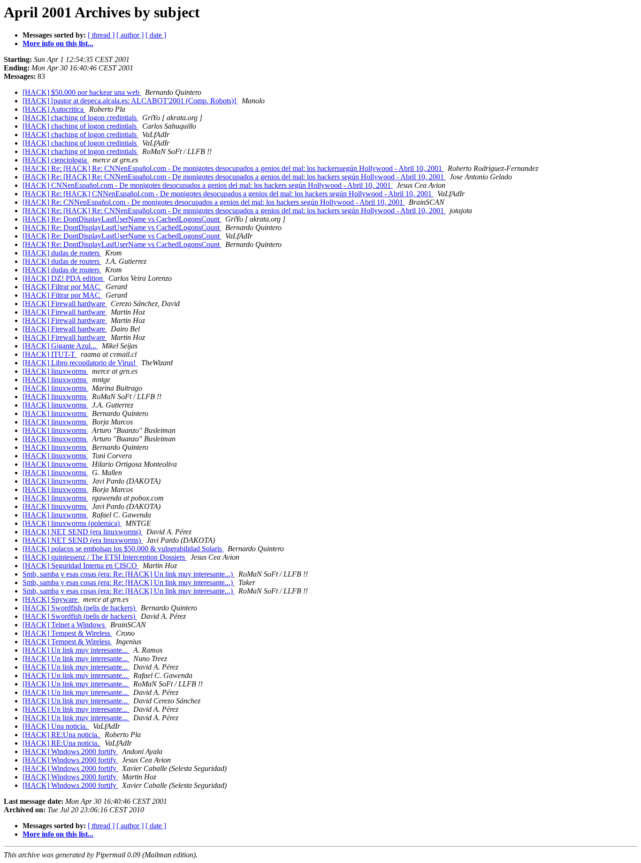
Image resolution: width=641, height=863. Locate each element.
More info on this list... (58, 43)
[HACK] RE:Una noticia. (62, 735)
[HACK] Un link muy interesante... (76, 650)
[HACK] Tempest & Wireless (67, 633)
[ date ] (155, 35)
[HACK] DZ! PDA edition (64, 278)
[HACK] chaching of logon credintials (80, 118)
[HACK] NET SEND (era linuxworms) (83, 532)
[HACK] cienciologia (56, 160)
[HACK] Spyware (51, 599)
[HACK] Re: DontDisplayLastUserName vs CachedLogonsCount (122, 219)
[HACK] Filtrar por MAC (62, 287)
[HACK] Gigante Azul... (60, 346)
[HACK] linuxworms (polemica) (72, 523)
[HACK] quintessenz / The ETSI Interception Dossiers (105, 557)
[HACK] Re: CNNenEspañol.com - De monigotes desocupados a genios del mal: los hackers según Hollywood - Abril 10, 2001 (214, 202)
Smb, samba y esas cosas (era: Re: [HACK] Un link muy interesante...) (129, 574)
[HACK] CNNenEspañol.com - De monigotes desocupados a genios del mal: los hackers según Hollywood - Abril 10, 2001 (208, 185)
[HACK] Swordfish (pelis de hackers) (80, 608)
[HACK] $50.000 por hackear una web (82, 92)
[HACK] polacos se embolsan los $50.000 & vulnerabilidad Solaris (123, 549)
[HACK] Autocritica (54, 109)
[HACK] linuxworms (55, 371)
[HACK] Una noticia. (56, 726)
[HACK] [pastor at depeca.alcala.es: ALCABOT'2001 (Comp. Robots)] (130, 101)
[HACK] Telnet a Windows (65, 625)
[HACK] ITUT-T (50, 354)
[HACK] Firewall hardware (65, 304)
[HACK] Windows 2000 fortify (70, 751)
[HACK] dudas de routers (62, 253)
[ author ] (130, 35)
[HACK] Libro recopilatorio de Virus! (80, 363)
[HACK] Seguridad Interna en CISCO (81, 566)
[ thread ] (101, 35)
